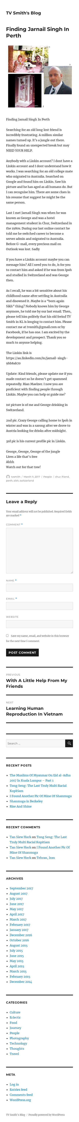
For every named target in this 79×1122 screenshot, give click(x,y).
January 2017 (19, 930)
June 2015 (17, 956)
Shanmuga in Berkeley (26, 801)
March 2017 (18, 919)
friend (65, 476)
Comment (14, 524)
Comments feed (21, 1095)
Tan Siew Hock (20, 837)
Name (11, 580)
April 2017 (17, 914)
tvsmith (15, 476)
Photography (19, 1038)
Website (12, 616)
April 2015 (17, 966)
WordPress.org (20, 1100)
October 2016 (19, 940)
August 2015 (19, 945)
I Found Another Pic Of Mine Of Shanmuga (41, 796)
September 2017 (21, 888)
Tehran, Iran (46, 858)
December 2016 (21, 935)
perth (9, 480)
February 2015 (20, 976)
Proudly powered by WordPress (46, 1114)
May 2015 (17, 961)
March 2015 (18, 971)
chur (58, 476)
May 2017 (16, 909)
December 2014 (21, 982)
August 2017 (18, 893)
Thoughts (17, 1048)
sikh (16, 480)
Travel (14, 1054)
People (47, 476)
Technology (18, 1043)
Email (11, 598)
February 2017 (20, 924)
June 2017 (17, 904)
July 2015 (16, 950)
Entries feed (18, 1089)
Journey (15, 1028)
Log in (14, 1084)
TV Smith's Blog (23, 13)
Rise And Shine (21, 806)
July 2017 (16, 899)
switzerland (27, 480)
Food (13, 1023)
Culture (15, 1012)
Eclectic (15, 1017)
